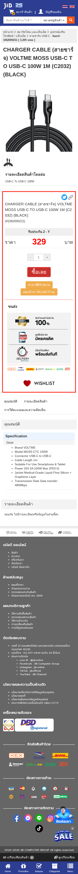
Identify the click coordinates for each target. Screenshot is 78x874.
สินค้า (14, 553)
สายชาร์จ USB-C (40, 36)
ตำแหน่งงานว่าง (20, 588)
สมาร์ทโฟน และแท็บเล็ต (32, 32)
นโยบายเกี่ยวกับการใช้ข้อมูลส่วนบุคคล (32, 692)
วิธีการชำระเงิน (19, 621)
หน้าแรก (8, 32)
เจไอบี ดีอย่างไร (20, 567)
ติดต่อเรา (16, 563)
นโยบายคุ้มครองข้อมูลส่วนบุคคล (29, 699)
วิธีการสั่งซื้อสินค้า (21, 613)
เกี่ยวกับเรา (17, 560)
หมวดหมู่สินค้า (53, 20)
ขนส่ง (12, 306)
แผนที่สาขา (17, 585)
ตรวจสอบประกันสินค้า (23, 592)
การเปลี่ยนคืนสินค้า (22, 624)
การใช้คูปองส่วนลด (22, 628)
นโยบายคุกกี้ (18, 696)
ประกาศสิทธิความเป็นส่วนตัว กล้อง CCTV (35, 703)
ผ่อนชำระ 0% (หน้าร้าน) (39, 292)
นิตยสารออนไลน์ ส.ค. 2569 (27, 596)
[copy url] (70, 197)
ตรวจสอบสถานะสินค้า (23, 617)
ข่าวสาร (15, 556)
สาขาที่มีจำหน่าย (39, 284)
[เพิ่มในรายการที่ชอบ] (39, 383)
